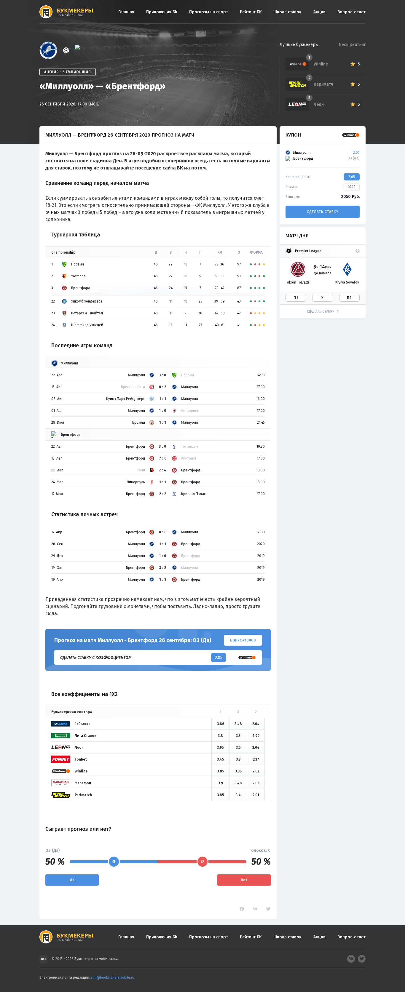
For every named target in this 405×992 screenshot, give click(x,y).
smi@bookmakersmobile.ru (112, 977)
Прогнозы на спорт (208, 12)
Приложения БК (161, 12)
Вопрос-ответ (351, 12)
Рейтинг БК (251, 12)
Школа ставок (287, 12)
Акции (319, 12)
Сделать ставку (322, 212)
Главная (126, 12)
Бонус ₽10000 (243, 640)
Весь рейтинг (352, 44)
